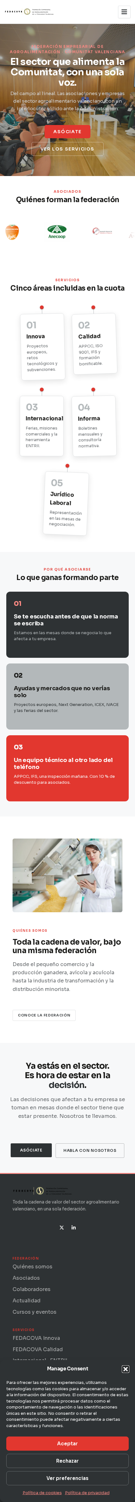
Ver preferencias (67, 1478)
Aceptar (67, 1444)
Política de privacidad (87, 1492)
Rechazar (67, 1461)
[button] (125, 1369)
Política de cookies (42, 1492)
